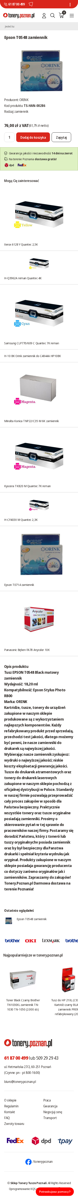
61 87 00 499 (16, 4)
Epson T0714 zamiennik (19, 585)
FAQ (7, 1117)
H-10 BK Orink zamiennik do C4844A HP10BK (32, 356)
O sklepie (10, 1100)
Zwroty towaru (14, 1123)
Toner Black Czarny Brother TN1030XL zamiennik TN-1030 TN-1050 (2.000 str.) (23, 1004)
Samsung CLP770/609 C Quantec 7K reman (31, 343)
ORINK (23, 99)
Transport (50, 1117)
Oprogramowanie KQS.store (26, 1189)
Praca (47, 1100)
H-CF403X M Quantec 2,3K (21, 519)
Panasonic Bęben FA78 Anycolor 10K (27, 650)
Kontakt (9, 1112)
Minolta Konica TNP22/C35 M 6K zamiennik (31, 421)
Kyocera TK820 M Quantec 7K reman (27, 486)
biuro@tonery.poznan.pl (20, 1081)
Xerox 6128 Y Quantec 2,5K (21, 244)
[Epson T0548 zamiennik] (39, 70)
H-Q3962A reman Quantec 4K (23, 278)
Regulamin (11, 1106)
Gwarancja (50, 1106)
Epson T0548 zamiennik (32, 919)
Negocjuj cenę (52, 1112)
